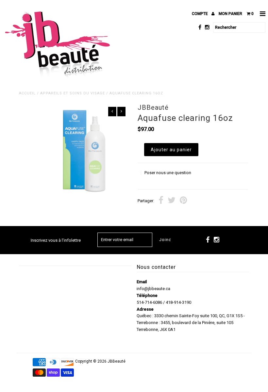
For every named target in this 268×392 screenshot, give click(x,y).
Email (142, 281)
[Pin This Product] (183, 201)
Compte (200, 13)
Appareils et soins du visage (72, 93)
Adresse (145, 309)
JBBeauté (117, 361)
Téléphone (147, 295)
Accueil (27, 93)
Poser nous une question (167, 172)
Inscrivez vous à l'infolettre (56, 240)
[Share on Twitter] (172, 201)
